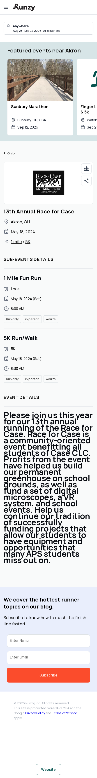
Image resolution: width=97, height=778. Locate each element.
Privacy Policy (35, 713)
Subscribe (48, 675)
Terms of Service (64, 713)
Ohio (11, 153)
